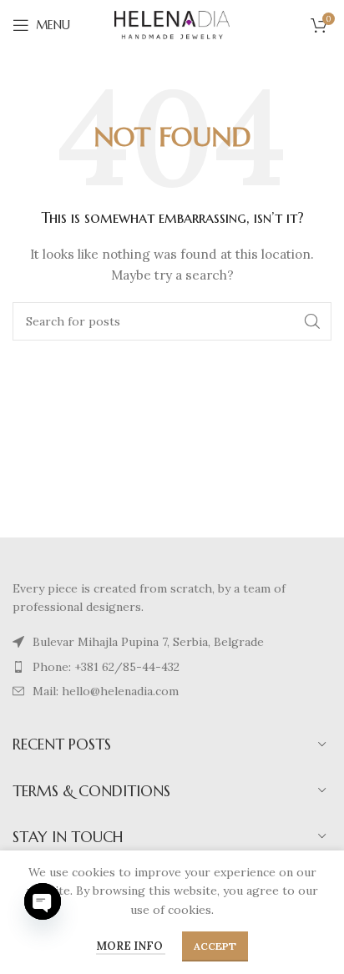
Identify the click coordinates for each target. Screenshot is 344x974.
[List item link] (172, 642)
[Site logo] (172, 24)
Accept (215, 946)
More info (130, 946)
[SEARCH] (312, 321)
